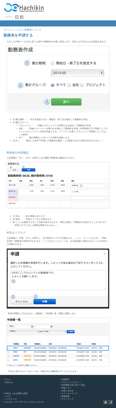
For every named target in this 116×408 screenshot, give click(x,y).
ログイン (9, 16)
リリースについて (69, 393)
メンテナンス (11, 398)
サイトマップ (67, 398)
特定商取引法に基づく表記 (73, 384)
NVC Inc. (23, 401)
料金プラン (66, 387)
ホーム (7, 29)
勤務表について (32, 29)
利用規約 (65, 379)
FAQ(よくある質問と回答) (16, 393)
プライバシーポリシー (71, 382)
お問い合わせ (67, 390)
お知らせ (9, 382)
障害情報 (65, 396)
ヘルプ (18, 29)
